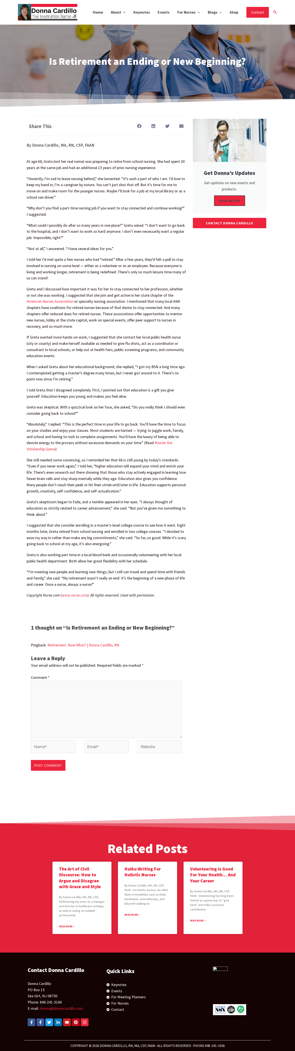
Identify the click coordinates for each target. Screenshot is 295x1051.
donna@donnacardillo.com (61, 1008)
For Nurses (186, 12)
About (116, 12)
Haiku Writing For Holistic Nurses (142, 872)
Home (98, 12)
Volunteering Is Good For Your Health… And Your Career (213, 875)
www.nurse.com (74, 595)
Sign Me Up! (229, 200)
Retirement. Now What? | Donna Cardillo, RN (83, 645)
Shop (234, 12)
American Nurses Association (50, 301)
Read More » (66, 926)
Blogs (212, 12)
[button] (123, 12)
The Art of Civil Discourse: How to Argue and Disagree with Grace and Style (80, 878)
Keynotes (141, 12)
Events (164, 12)
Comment (40, 677)
